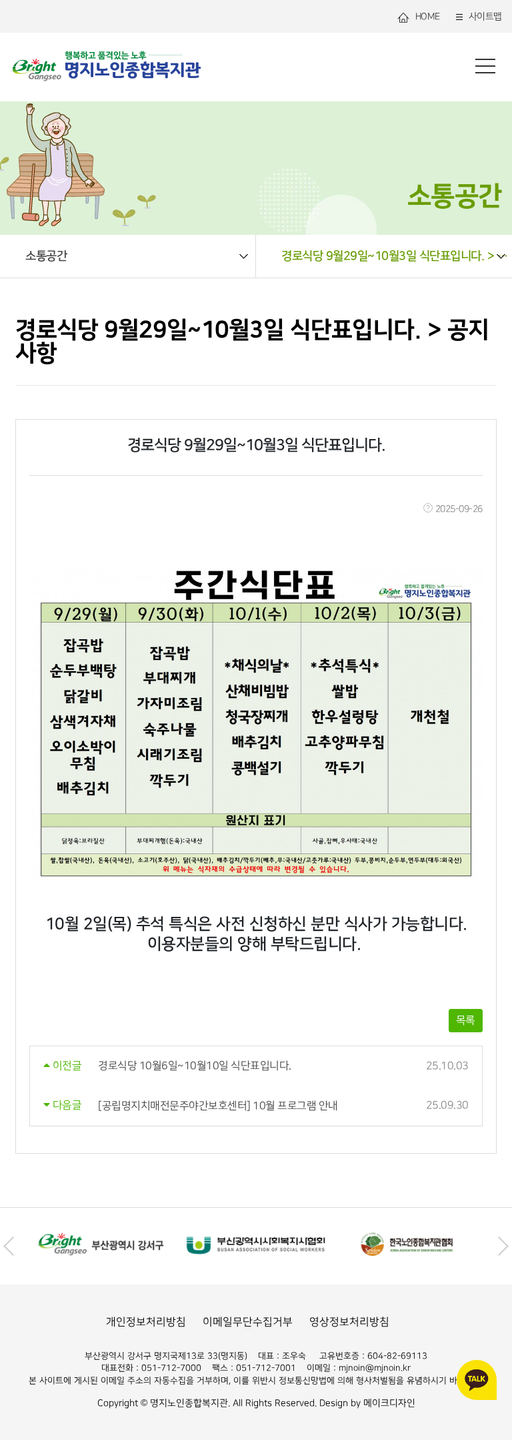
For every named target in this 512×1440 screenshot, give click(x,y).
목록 (465, 1020)
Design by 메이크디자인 (367, 1403)
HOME (426, 16)
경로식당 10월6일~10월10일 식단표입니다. (194, 1066)
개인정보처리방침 (146, 1322)
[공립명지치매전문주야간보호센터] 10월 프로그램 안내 (218, 1106)
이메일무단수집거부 (248, 1322)
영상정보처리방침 (349, 1322)
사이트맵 (485, 16)
